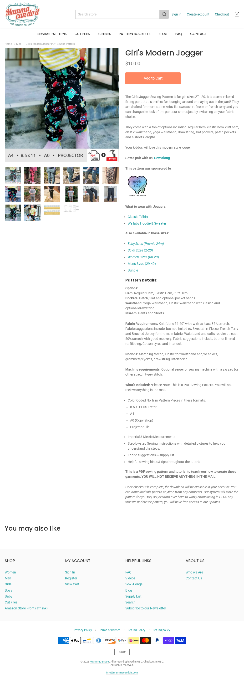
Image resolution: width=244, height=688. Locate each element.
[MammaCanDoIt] (23, 14)
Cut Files (11, 602)
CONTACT (198, 33)
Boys (8, 590)
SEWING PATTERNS (52, 33)
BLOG (163, 33)
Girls (8, 584)
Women (10, 572)
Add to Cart (153, 78)
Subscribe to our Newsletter (145, 608)
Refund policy (161, 630)
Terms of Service (109, 630)
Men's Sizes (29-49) (142, 264)
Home (8, 43)
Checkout (222, 14)
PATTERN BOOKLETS (135, 33)
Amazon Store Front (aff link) (26, 608)
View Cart (72, 584)
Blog (128, 590)
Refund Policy (136, 630)
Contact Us (194, 578)
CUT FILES (82, 33)
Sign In (70, 572)
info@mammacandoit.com (122, 672)
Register (71, 578)
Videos (130, 578)
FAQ (178, 33)
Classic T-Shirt (138, 217)
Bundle (133, 270)
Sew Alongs (133, 584)
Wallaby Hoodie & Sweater (147, 223)
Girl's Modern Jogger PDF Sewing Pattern (50, 43)
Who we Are (194, 572)
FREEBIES (104, 33)
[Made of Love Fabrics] (137, 201)
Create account (198, 14)
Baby (8, 596)
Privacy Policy (83, 630)
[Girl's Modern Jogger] (13, 175)
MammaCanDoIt (99, 661)
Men (8, 578)
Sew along (162, 158)
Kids (18, 43)
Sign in (176, 14)
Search (130, 602)
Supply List (133, 596)
